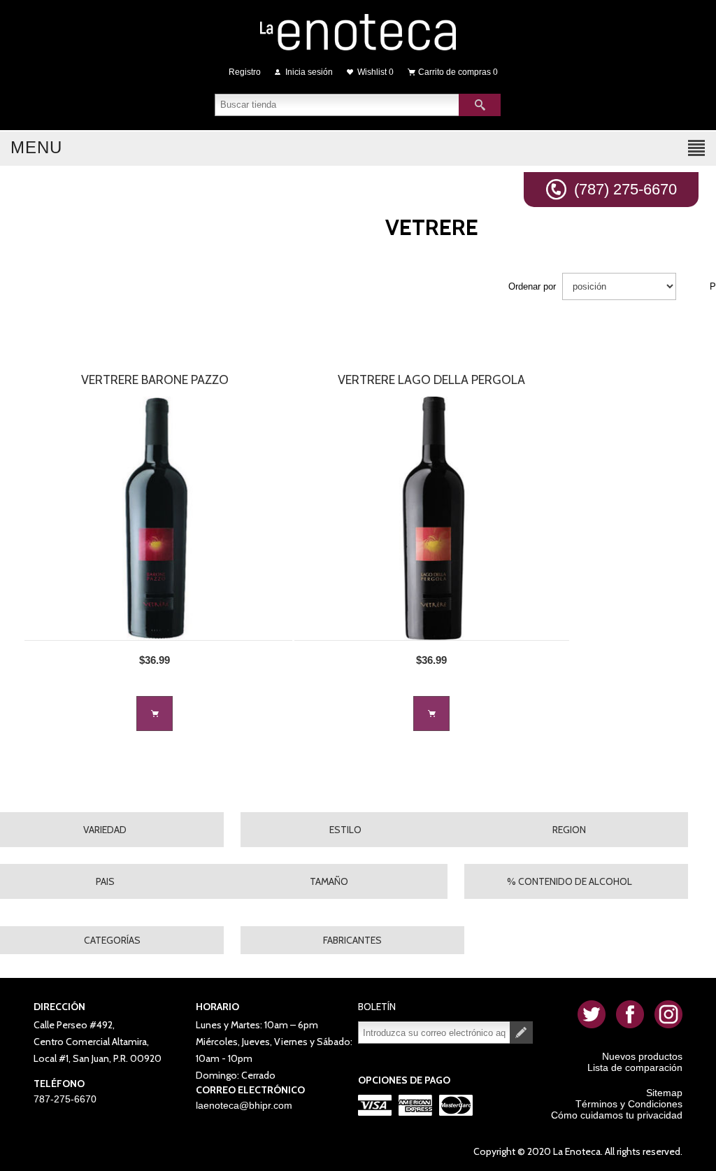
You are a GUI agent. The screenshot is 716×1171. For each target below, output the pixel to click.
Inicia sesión (309, 72)
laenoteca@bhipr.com (244, 1105)
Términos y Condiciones (628, 1103)
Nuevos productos (642, 1056)
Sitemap (664, 1092)
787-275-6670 (65, 1099)
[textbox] (337, 105)
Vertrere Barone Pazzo (155, 380)
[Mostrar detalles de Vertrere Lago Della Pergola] (432, 518)
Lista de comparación (634, 1067)
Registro (245, 72)
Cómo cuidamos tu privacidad (616, 1115)
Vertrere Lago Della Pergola (431, 380)
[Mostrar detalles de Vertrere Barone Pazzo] (155, 518)
